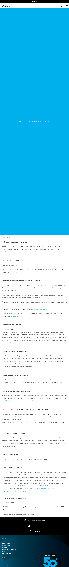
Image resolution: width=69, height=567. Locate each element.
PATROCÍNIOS (5, 551)
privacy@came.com (37, 507)
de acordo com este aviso (41, 309)
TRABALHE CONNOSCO (7, 553)
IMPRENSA (4, 547)
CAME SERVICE (5, 560)
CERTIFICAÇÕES (6, 543)
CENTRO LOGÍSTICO (7, 562)
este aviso (12, 305)
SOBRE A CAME (5, 541)
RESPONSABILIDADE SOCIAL (9, 549)
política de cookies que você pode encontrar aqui (18, 401)
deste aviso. (14, 316)
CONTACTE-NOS (6, 545)
